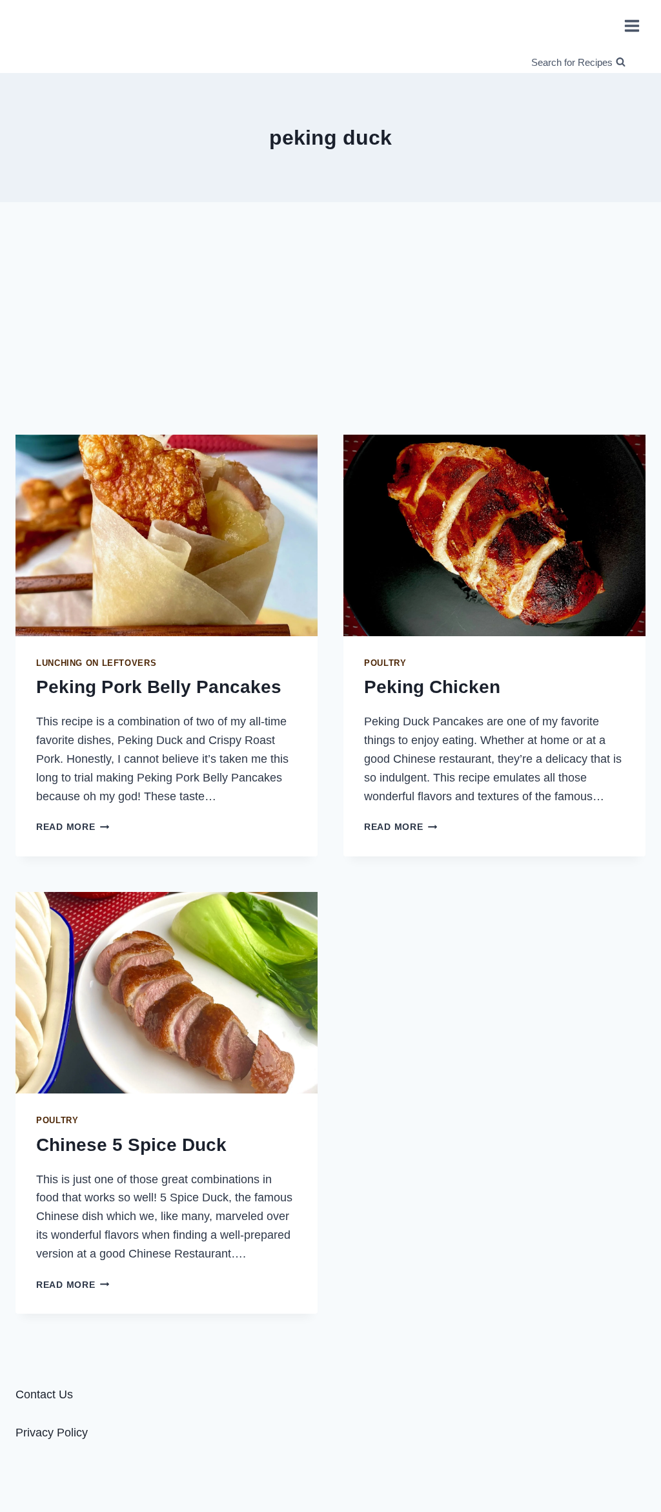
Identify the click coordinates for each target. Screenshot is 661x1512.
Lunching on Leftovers (96, 663)
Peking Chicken (432, 687)
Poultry (385, 663)
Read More (72, 827)
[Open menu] (632, 25)
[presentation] (166, 535)
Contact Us (44, 1394)
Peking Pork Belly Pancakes (158, 687)
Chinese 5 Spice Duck (131, 1145)
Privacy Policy (51, 1432)
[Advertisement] (330, 313)
